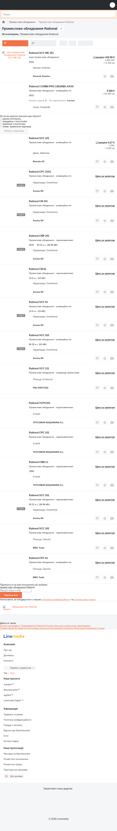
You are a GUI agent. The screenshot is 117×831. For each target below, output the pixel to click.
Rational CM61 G (38, 462)
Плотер (50, 625)
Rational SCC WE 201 (41, 53)
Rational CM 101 (38, 201)
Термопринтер (28, 625)
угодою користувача (84, 599)
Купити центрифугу (10, 625)
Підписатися (11, 595)
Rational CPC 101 (39, 432)
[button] (112, 5)
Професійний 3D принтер (13, 628)
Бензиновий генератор (62, 628)
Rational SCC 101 (39, 138)
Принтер (41, 625)
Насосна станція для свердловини (72, 625)
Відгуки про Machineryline (17, 730)
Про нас (8, 650)
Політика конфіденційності (17, 719)
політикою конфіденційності (56, 599)
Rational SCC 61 (38, 302)
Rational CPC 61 (38, 558)
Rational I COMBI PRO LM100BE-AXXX (51, 86)
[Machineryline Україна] (21, 5)
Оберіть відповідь (14, 131)
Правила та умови (13, 714)
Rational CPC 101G (40, 171)
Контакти (8, 660)
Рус (12, 673)
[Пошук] (113, 14)
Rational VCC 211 (39, 368)
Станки (101, 628)
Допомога (9, 655)
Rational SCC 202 (39, 335)
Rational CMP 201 (39, 236)
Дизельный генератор (85, 628)
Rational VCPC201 (39, 403)
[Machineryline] (3, 22)
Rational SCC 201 (39, 495)
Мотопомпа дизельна (38, 628)
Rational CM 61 (37, 269)
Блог (6, 735)
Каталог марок (11, 741)
